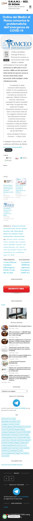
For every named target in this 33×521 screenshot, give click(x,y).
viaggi (5, 255)
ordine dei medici (15, 440)
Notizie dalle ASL (18, 231)
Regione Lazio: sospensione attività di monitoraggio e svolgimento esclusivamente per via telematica (20, 369)
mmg (3, 440)
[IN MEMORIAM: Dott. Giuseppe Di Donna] (4, 328)
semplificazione (20, 252)
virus (8, 255)
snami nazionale (24, 448)
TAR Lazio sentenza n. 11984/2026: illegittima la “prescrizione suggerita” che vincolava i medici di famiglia (20, 333)
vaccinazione (13, 450)
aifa (14, 419)
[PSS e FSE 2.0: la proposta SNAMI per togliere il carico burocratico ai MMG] (4, 357)
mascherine (19, 244)
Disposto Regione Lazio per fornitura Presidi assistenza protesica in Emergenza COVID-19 (8, 189)
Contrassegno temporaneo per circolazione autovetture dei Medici (7, 211)
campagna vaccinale (7, 424)
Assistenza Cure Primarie (18, 226)
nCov (17, 247)
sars (14, 252)
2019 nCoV (9, 239)
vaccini (20, 450)
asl (19, 421)
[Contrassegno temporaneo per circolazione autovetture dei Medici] (8, 204)
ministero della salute (9, 247)
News (11, 231)
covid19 (10, 429)
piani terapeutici (12, 250)
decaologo (12, 242)
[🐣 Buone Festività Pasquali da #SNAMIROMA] (4, 363)
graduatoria (13, 432)
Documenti (18, 228)
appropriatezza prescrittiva (9, 421)
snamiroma (5, 450)
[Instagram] (11, 478)
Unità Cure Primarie (19, 236)
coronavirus (21, 239)
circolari (15, 239)
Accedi (3, 305)
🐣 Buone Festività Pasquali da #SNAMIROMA (17, 362)
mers (24, 244)
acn (11, 419)
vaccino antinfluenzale (8, 453)
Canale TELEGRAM (20, 408)
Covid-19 (5, 242)
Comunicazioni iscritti (9, 228)
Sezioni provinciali (8, 236)
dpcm (16, 242)
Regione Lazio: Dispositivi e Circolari (13, 234)
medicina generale (7, 437)
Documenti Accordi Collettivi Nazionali (11, 465)
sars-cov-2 (23, 445)
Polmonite (19, 250)
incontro (5, 244)
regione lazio (24, 442)
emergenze (22, 242)
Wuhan (13, 255)
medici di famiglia (24, 434)
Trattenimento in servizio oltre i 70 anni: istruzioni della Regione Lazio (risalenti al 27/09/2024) (19, 349)
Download (8, 150)
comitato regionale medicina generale (12, 427)
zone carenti (5, 456)
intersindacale (5, 434)
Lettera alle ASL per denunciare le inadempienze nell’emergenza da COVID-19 (21, 188)
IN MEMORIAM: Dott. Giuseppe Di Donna (20, 326)
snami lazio (15, 448)
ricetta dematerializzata (8, 445)
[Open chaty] (4, 516)
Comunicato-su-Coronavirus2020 (12, 147)
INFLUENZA (12, 244)
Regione (17, 442)
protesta (11, 442)
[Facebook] (6, 478)
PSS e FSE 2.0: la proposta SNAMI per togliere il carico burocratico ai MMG (20, 356)
